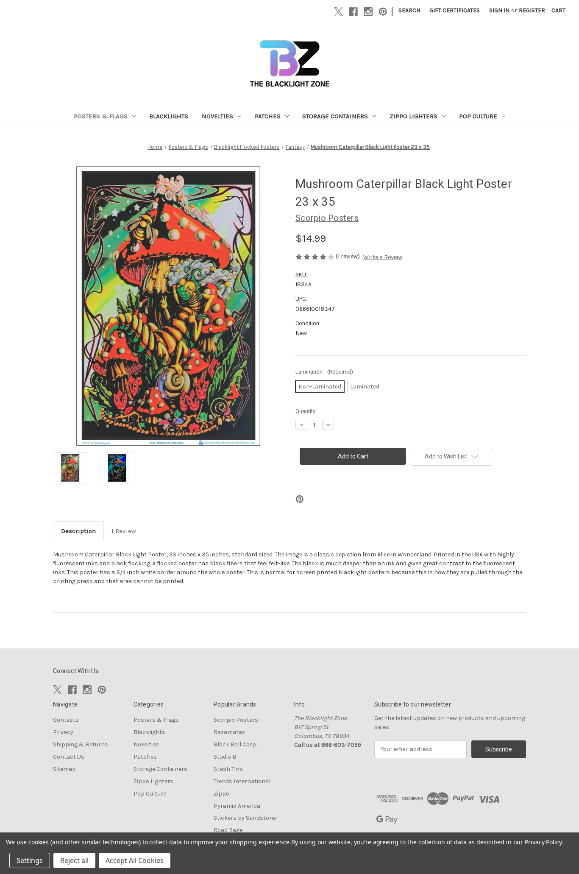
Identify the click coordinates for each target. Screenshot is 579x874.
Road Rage (228, 830)
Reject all (74, 860)
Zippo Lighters (413, 116)
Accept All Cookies (135, 860)
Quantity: (306, 411)
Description (78, 531)
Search (409, 10)
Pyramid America (237, 806)
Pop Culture (478, 116)
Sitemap (64, 769)
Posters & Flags (101, 116)
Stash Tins (228, 769)
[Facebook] (353, 11)
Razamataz (229, 732)
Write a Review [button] (382, 257)
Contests (66, 719)
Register (532, 10)
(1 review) (348, 256)
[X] (338, 11)
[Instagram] (368, 11)
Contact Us (68, 756)
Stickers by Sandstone (245, 817)
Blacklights (168, 116)
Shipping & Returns (80, 744)
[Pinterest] (383, 11)
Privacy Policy (543, 842)
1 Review (123, 531)
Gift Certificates (454, 10)
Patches (268, 116)
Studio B (225, 756)
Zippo (221, 793)
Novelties (217, 116)
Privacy (63, 732)
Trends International (242, 781)
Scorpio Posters (236, 719)
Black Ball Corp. (235, 744)
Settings (30, 860)
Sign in (499, 10)
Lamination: (324, 372)
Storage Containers (335, 116)
